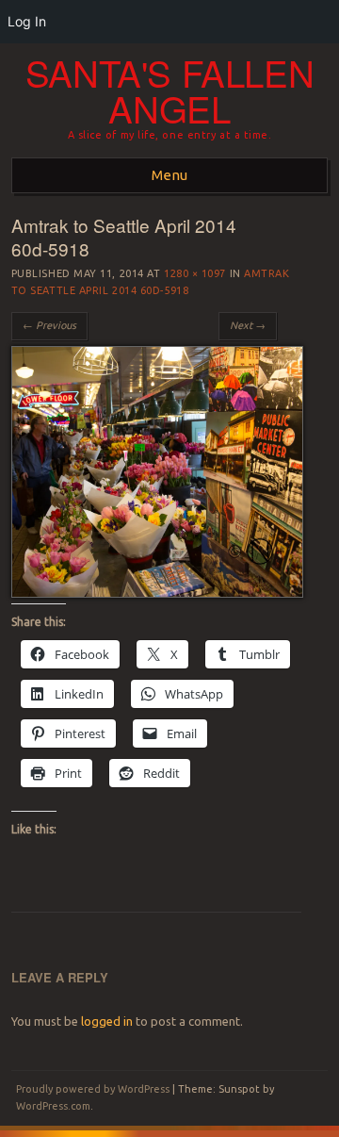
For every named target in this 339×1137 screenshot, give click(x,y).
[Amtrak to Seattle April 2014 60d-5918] (157, 593)
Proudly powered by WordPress (93, 1089)
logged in (107, 1021)
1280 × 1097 (195, 273)
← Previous (49, 325)
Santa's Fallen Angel (170, 90)
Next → (248, 325)
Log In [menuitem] (27, 21)
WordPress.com (53, 1106)
